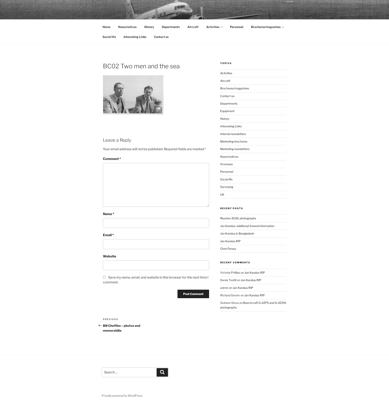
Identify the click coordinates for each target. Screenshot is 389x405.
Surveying (226, 187)
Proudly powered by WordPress (122, 395)
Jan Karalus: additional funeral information (247, 226)
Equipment (227, 111)
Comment (112, 159)
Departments (171, 27)
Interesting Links (135, 37)
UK (222, 194)
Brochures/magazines (266, 27)
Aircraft (193, 27)
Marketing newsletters (234, 149)
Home (106, 27)
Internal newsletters (233, 134)
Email (108, 235)
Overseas (226, 164)
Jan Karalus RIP (230, 241)
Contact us (161, 37)
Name (108, 214)
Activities (212, 27)
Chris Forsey (228, 248)
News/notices (127, 27)
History (149, 27)
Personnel (236, 27)
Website (109, 256)
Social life (109, 37)
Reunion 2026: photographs (238, 218)
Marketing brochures (233, 141)
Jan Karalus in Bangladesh (237, 233)
